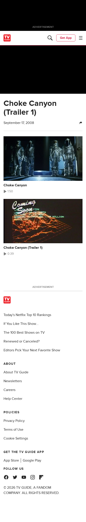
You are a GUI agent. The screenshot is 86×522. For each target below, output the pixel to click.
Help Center (13, 399)
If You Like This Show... (21, 324)
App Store (11, 460)
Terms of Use (13, 429)
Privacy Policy (14, 421)
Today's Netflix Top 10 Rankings (27, 315)
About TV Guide (16, 372)
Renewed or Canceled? (21, 341)
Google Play (32, 460)
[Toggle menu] (80, 38)
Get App (66, 38)
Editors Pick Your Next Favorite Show (32, 350)
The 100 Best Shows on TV (24, 332)
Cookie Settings (16, 438)
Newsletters (13, 381)
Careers (9, 390)
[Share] (80, 123)
